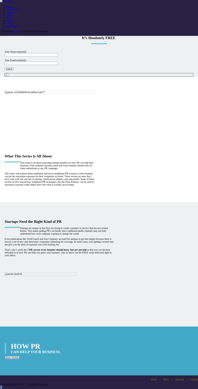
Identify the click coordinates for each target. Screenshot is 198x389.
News (166, 379)
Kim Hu (17, 31)
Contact (194, 379)
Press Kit (179, 379)
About (154, 379)
